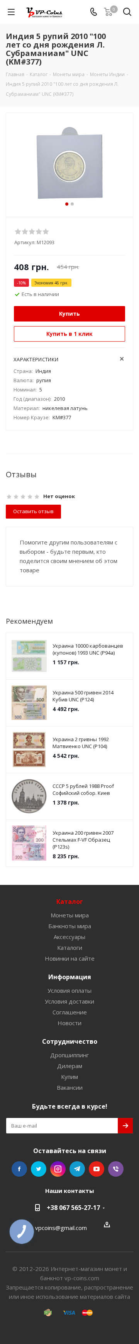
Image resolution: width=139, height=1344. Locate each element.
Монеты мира (70, 915)
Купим (69, 1076)
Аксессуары (69, 937)
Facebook (19, 1169)
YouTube (96, 1169)
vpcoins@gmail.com (61, 1228)
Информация (69, 977)
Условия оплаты (69, 990)
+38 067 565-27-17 (73, 1207)
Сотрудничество (69, 1041)
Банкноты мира (69, 926)
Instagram (58, 1169)
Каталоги (69, 947)
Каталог (69, 901)
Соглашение (70, 1012)
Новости (69, 1023)
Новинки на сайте (70, 958)
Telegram (77, 1169)
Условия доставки (69, 1001)
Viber (116, 1169)
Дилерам (69, 1066)
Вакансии (70, 1087)
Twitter (38, 1169)
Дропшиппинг (69, 1055)
